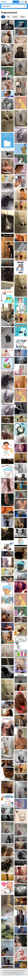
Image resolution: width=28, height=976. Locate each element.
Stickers (15, 16)
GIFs (8, 16)
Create (16, 1)
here (24, 974)
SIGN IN (22, 1)
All (3, 16)
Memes (22, 16)
